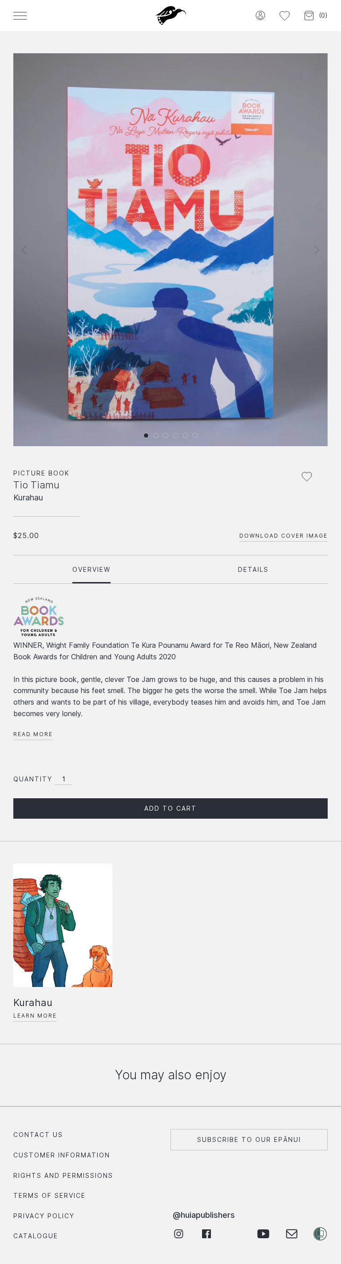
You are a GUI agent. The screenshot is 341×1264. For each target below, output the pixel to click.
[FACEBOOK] (206, 1234)
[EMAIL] (291, 1234)
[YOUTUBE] (263, 1234)
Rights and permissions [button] (63, 1175)
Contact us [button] (38, 1134)
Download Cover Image (283, 535)
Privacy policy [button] (44, 1216)
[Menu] (20, 15)
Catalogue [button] (35, 1236)
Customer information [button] (61, 1155)
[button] (260, 16)
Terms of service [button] (49, 1195)
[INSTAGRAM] (178, 1234)
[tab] (91, 569)
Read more (33, 734)
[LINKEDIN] (235, 1234)
